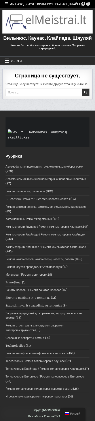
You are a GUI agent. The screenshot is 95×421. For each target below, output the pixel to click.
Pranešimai (13, 282)
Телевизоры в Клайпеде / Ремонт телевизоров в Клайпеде (44, 368)
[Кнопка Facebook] (83, 4)
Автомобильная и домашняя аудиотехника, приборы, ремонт (46, 166)
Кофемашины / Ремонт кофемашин (29, 219)
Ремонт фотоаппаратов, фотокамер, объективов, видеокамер (46, 206)
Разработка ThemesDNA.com (47, 416)
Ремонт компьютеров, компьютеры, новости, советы (40, 259)
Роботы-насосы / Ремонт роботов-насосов (33, 290)
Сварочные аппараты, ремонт (25, 338)
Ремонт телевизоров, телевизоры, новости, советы (39, 388)
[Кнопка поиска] (88, 4)
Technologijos (15, 345)
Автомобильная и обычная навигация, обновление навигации (46, 179)
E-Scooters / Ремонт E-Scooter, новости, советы (38, 199)
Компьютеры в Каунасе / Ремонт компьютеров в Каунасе (43, 226)
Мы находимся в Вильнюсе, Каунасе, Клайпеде (47, 4)
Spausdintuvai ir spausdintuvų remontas (34, 305)
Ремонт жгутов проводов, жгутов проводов (34, 267)
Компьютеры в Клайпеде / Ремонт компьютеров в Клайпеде (45, 234)
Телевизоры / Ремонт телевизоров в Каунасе (35, 361)
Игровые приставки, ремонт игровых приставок (36, 396)
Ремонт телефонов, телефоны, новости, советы (37, 353)
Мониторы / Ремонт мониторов (26, 274)
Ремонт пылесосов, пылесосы (25, 191)
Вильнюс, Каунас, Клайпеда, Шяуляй (47, 38)
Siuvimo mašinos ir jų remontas (28, 297)
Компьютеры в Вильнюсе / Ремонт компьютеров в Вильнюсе (46, 247)
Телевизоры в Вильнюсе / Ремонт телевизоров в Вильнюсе (45, 376)
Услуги (16, 60)
